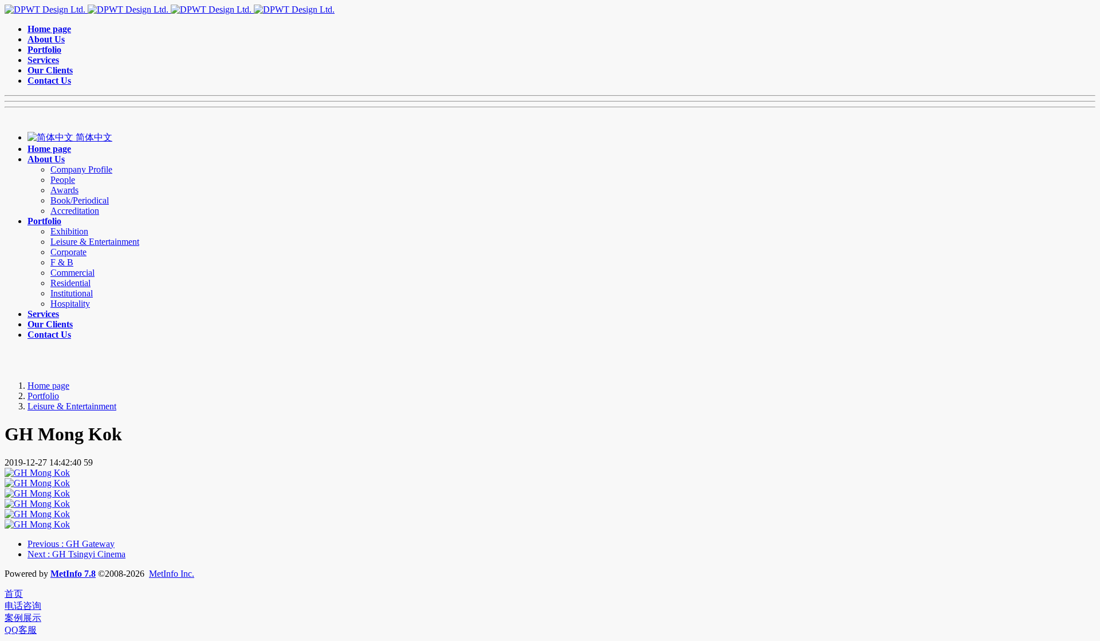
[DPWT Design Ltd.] (170, 9)
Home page (48, 385)
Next (76, 554)
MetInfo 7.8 (73, 574)
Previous (71, 544)
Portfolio (43, 396)
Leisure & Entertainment (72, 406)
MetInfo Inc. (171, 574)
